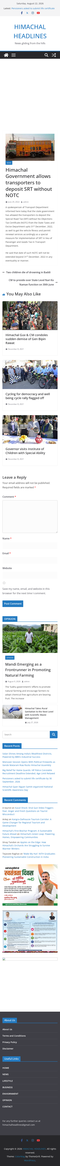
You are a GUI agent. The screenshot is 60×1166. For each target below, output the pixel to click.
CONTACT (7, 1106)
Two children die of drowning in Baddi (28, 272)
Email (6, 553)
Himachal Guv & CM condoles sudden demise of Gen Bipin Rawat (27, 339)
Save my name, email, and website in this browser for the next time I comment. (26, 591)
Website (7, 568)
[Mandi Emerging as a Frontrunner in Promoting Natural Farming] (30, 638)
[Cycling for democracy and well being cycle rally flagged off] (30, 362)
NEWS (9, 163)
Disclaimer (7, 1048)
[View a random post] (54, 55)
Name (7, 538)
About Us (7, 1029)
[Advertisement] (30, 90)
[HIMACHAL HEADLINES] (6, 55)
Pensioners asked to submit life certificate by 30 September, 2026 (33, 10)
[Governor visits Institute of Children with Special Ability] (30, 417)
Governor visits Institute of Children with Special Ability (25, 451)
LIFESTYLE (7, 1080)
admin (26, 202)
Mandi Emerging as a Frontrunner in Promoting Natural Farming (28, 670)
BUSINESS (7, 1087)
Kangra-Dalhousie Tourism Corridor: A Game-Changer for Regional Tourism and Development (26, 822)
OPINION (9, 658)
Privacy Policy (9, 1042)
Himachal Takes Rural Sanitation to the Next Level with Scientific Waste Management (39, 713)
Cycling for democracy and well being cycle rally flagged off (28, 396)
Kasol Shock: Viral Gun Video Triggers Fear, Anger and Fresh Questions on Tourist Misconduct (27, 811)
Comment (9, 496)
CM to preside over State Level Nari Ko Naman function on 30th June (31, 282)
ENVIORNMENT (10, 1093)
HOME (5, 1067)
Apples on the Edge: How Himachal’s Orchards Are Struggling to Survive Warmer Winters (26, 845)
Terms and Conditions (14, 1035)
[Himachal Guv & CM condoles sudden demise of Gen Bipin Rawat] (30, 303)
